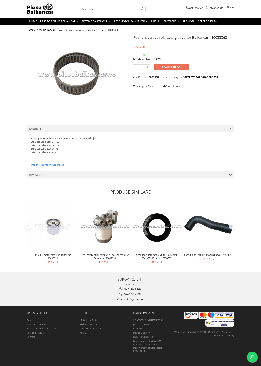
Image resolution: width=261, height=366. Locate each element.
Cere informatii (173, 86)
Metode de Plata (88, 320)
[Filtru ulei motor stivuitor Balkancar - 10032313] (52, 226)
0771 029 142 (132, 289)
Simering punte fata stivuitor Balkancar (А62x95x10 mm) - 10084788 (156, 256)
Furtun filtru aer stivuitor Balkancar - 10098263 (208, 254)
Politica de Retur (88, 324)
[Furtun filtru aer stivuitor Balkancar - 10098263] (208, 226)
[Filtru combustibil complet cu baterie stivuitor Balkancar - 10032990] (104, 226)
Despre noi (32, 320)
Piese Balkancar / (46, 29)
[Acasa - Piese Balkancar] (44, 9)
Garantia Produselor (90, 328)
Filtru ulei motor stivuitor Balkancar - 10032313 (52, 256)
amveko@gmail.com (132, 299)
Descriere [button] (35, 128)
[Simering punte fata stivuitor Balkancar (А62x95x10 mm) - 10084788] (156, 226)
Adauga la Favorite (146, 86)
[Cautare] (142, 9)
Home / (31, 29)
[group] (77, 74)
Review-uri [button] (37, 174)
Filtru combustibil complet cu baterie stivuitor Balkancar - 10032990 (105, 256)
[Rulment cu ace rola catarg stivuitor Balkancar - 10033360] (77, 74)
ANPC (83, 332)
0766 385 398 (132, 294)
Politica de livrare (36, 332)
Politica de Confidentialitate (41, 328)
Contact (31, 336)
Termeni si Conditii (36, 324)
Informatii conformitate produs (47, 164)
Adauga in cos (172, 67)
